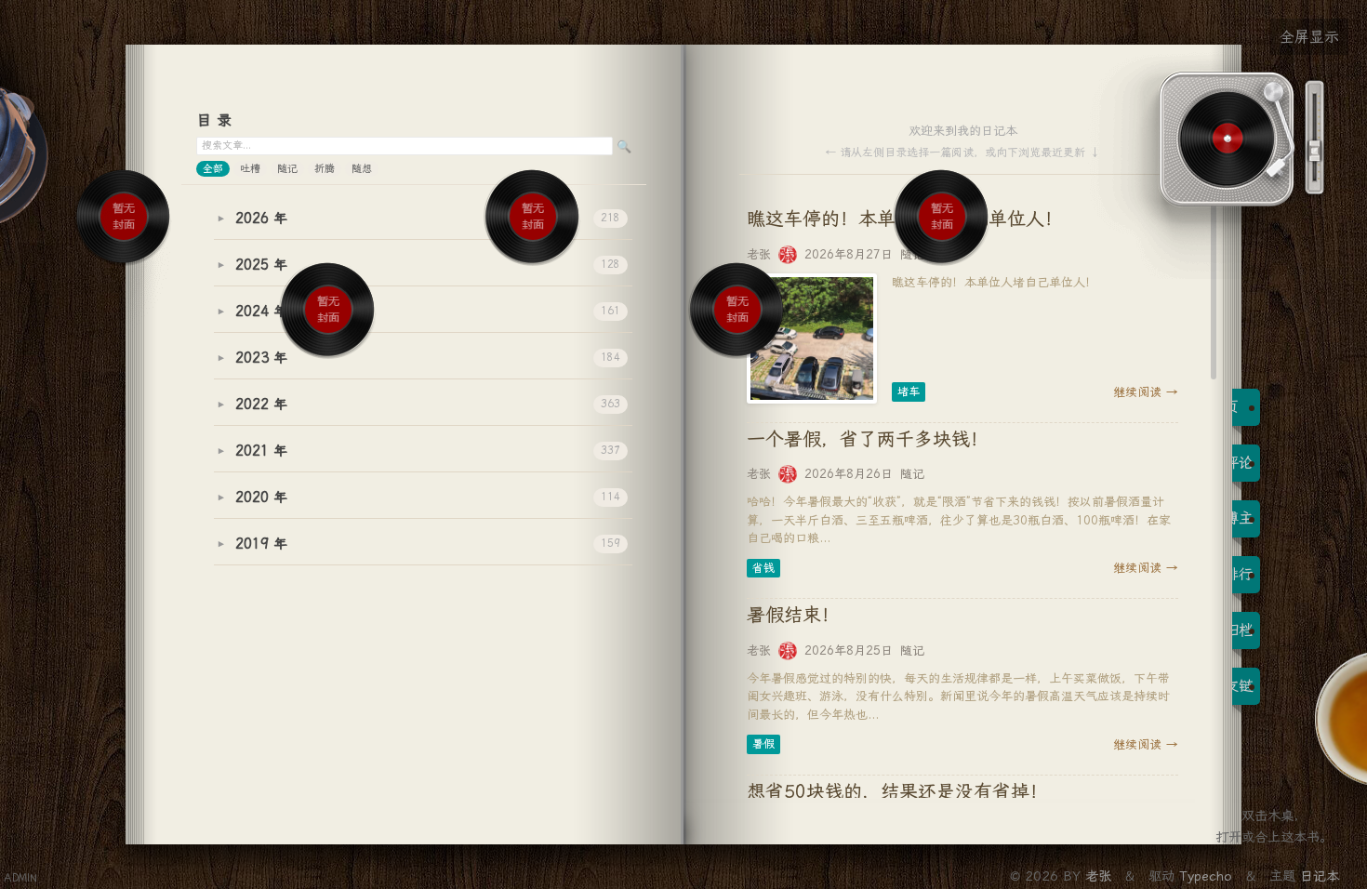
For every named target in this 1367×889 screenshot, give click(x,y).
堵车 (908, 391)
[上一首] (110, 280)
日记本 (1319, 876)
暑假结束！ (793, 615)
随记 (912, 474)
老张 (1100, 876)
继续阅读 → (1145, 392)
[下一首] (138, 280)
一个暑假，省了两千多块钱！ (868, 439)
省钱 (763, 568)
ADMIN (21, 878)
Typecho (1205, 876)
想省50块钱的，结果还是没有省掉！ (897, 791)
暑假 (763, 743)
